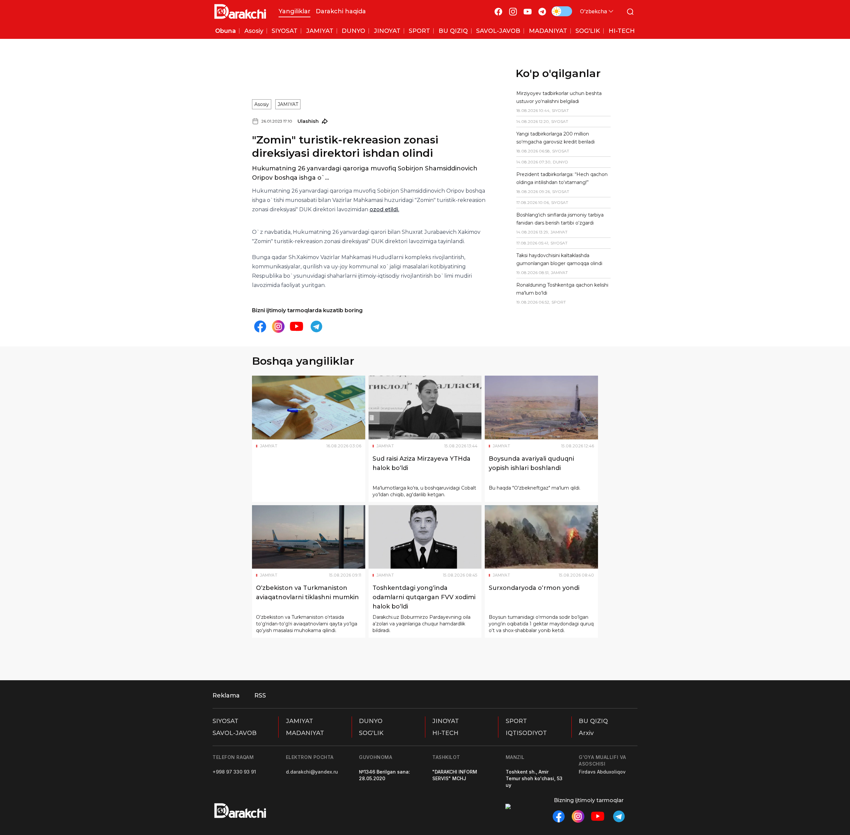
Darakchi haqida (341, 11)
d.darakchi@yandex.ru (312, 772)
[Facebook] (498, 11)
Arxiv (586, 733)
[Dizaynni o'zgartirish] (562, 11)
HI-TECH (445, 733)
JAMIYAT (288, 104)
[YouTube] (528, 11)
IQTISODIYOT (526, 733)
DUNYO (370, 721)
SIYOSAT (225, 721)
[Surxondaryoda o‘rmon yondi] (541, 537)
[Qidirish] (630, 11)
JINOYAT (445, 721)
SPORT (516, 721)
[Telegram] (542, 11)
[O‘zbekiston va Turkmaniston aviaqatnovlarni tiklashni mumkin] (308, 537)
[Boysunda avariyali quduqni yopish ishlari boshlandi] (541, 407)
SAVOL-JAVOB (234, 733)
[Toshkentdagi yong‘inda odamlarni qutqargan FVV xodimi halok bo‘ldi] (425, 537)
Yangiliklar (294, 11)
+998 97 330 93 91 (234, 772)
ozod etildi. (384, 209)
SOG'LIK (371, 733)
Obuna (225, 31)
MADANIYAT (305, 733)
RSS (260, 695)
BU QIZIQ (593, 721)
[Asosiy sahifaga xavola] (240, 11)
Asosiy (261, 104)
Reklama (226, 695)
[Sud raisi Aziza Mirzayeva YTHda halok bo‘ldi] (425, 407)
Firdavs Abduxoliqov (602, 772)
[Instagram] (513, 11)
